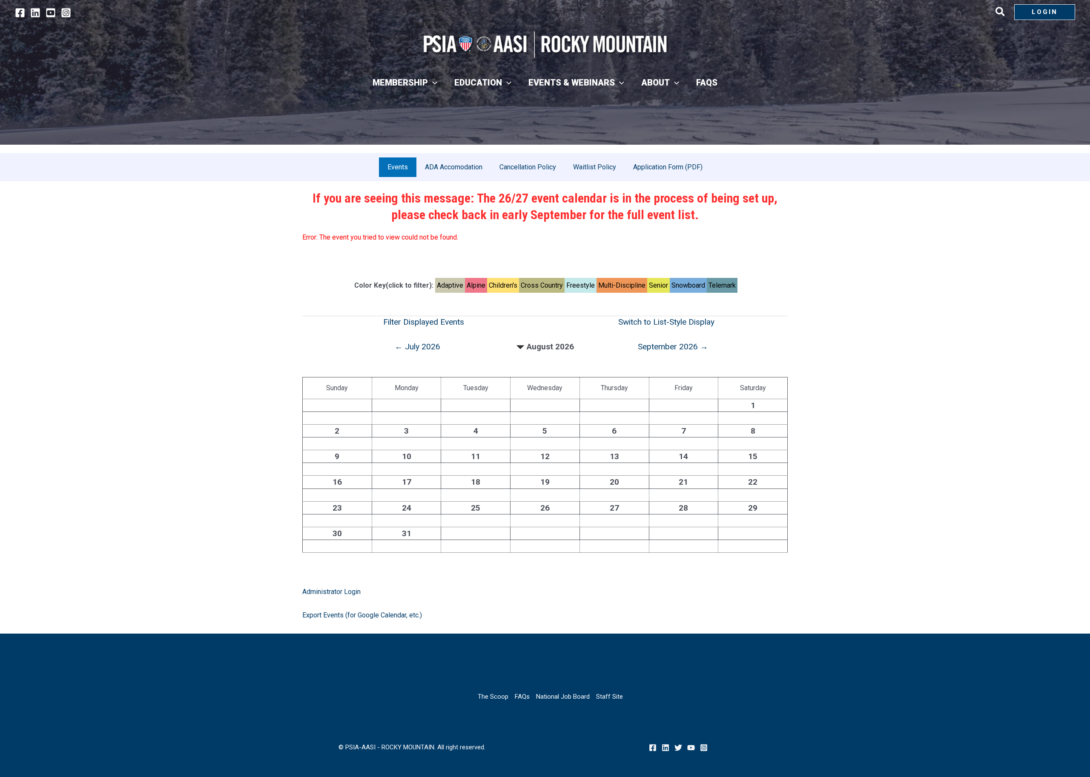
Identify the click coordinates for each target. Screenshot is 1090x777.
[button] (1000, 13)
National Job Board (563, 696)
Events (397, 167)
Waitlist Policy (594, 167)
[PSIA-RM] (545, 44)
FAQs (522, 696)
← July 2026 (417, 346)
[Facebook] (20, 13)
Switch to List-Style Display (666, 322)
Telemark (722, 285)
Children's (503, 285)
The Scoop (493, 696)
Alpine (476, 285)
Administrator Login (331, 592)
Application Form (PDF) (668, 167)
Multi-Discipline (621, 285)
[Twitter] (678, 747)
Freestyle (580, 285)
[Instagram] (66, 13)
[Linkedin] (35, 13)
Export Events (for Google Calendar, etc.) (362, 615)
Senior (658, 285)
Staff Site (609, 696)
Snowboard (688, 285)
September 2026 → (673, 346)
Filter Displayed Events (423, 322)
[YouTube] (51, 13)
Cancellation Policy (527, 167)
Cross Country (542, 285)
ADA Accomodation (453, 167)
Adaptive (450, 285)
